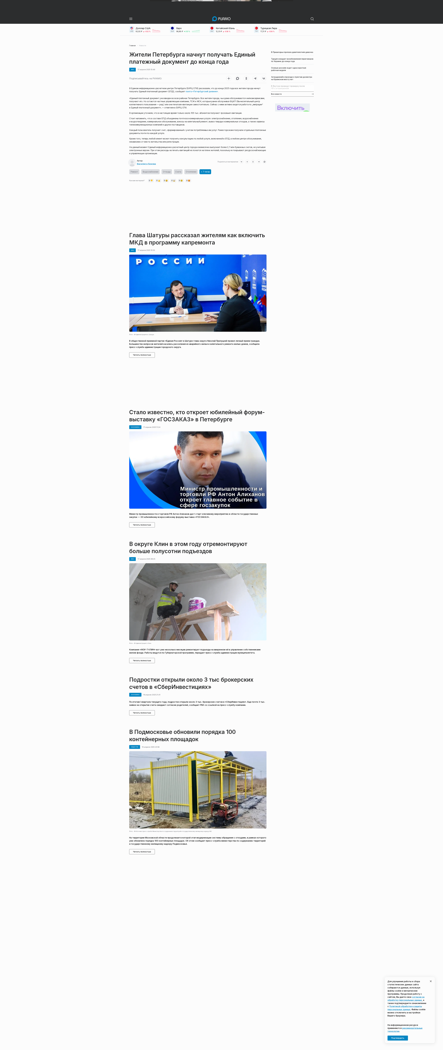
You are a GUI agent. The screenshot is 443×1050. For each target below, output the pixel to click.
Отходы (167, 172)
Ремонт (134, 172)
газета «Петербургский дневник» (202, 91)
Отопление (191, 172)
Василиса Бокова (146, 164)
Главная (132, 45)
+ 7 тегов (205, 172)
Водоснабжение (150, 172)
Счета (178, 172)
